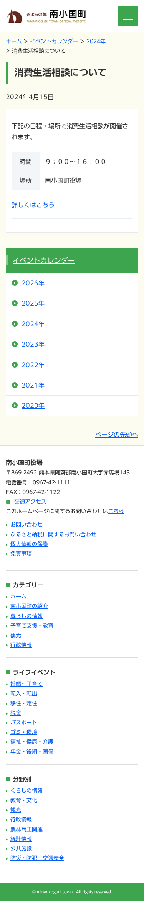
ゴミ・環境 (23, 732)
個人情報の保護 (29, 544)
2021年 (33, 385)
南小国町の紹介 (29, 606)
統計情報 (21, 839)
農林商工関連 (26, 829)
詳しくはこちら (33, 205)
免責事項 (21, 553)
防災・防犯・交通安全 (37, 858)
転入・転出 (23, 693)
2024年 (96, 41)
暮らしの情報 (26, 616)
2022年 (33, 365)
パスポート (23, 722)
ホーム (14, 41)
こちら (116, 511)
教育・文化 (23, 800)
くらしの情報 (26, 790)
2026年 (33, 283)
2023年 (33, 344)
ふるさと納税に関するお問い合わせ (53, 534)
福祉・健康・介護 (31, 741)
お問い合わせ (26, 524)
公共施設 (21, 848)
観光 (15, 635)
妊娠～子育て (26, 684)
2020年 (33, 405)
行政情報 (21, 645)
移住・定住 (23, 703)
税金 (15, 713)
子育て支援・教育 (31, 625)
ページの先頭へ (116, 435)
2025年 (33, 303)
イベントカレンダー (54, 41)
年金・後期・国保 (31, 751)
